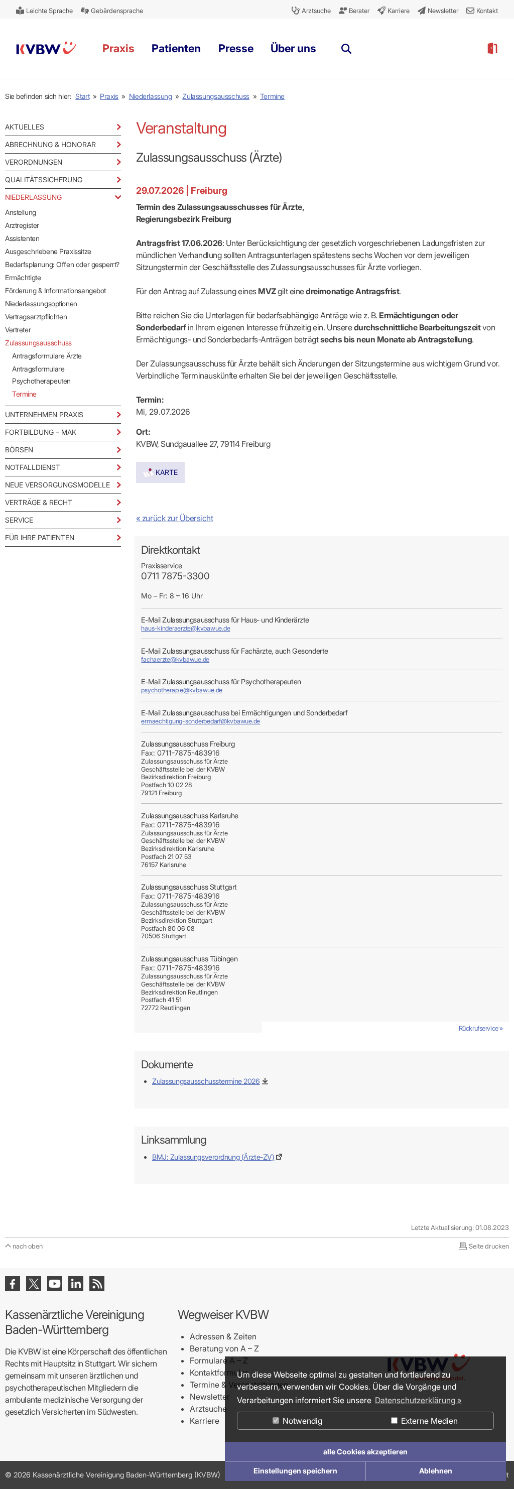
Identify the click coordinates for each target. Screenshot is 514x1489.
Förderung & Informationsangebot (55, 290)
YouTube (54, 1283)
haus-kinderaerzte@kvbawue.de (185, 628)
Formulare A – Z (219, 1360)
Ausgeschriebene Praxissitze (48, 251)
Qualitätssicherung (43, 179)
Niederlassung (150, 96)
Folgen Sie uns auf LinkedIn (75, 1283)
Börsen (19, 449)
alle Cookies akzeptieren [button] (365, 1451)
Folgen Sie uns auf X (33, 1283)
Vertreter (18, 329)
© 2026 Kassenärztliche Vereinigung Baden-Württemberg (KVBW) (112, 1474)
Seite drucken (489, 1246)
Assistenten (22, 238)
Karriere (204, 1421)
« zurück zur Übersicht (174, 518)
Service (19, 520)
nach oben (28, 1246)
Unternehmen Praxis (44, 414)
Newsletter (210, 1397)
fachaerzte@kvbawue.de (175, 659)
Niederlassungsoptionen (41, 303)
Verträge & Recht (38, 502)
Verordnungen (33, 162)
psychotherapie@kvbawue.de (181, 690)
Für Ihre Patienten (39, 537)
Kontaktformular (219, 1373)
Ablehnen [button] (435, 1470)
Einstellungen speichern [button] (295, 1470)
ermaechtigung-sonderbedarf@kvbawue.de (200, 721)
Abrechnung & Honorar (50, 144)
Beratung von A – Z (224, 1348)
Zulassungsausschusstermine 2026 (206, 1081)
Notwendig (301, 1421)
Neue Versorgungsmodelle (57, 484)
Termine (272, 96)
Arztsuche (208, 1409)
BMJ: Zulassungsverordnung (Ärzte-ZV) (213, 1157)
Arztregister (22, 225)
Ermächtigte (23, 277)
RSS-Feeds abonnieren (96, 1283)
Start (82, 96)
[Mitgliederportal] (492, 49)
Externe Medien (428, 1421)
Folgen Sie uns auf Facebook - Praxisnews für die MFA (12, 1283)
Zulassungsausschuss (215, 96)
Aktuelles (24, 126)
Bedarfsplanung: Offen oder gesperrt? (62, 264)
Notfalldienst (32, 467)
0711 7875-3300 (175, 576)
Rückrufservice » (481, 1028)
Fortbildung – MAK (40, 432)
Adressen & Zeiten (223, 1336)
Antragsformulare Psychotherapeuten (41, 374)
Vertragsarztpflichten (36, 316)
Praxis (109, 96)
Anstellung (20, 212)
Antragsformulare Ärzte (47, 355)
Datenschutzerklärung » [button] (418, 1400)
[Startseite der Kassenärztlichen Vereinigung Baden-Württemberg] (46, 49)
